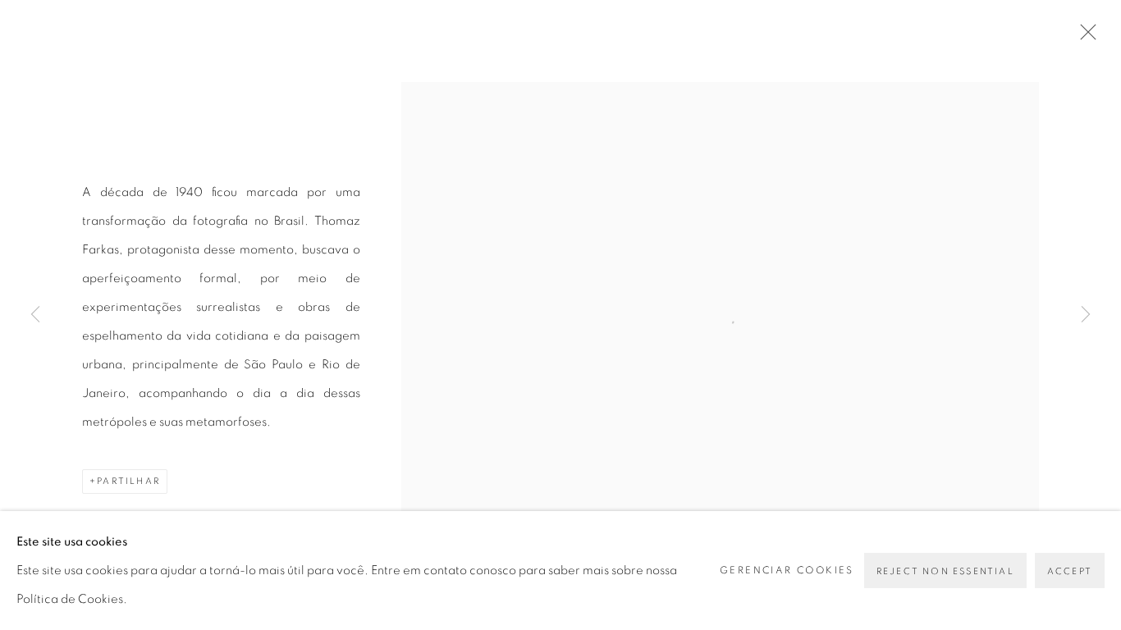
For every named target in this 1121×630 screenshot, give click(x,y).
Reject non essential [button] (945, 571)
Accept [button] (1069, 571)
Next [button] (1085, 315)
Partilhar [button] (128, 481)
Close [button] (1084, 37)
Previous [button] (35, 315)
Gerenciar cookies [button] (787, 570)
